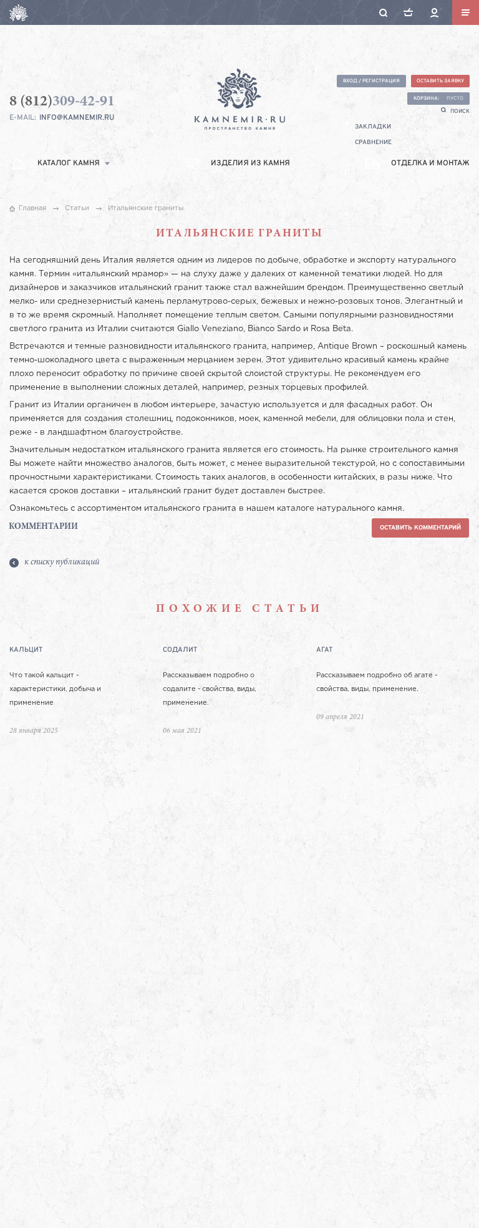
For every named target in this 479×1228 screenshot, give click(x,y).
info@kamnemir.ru (76, 118)
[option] (86, 706)
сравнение (373, 142)
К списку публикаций (61, 562)
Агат (324, 649)
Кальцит (25, 649)
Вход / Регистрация (371, 81)
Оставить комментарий (420, 528)
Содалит (180, 649)
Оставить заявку (440, 81)
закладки (373, 127)
